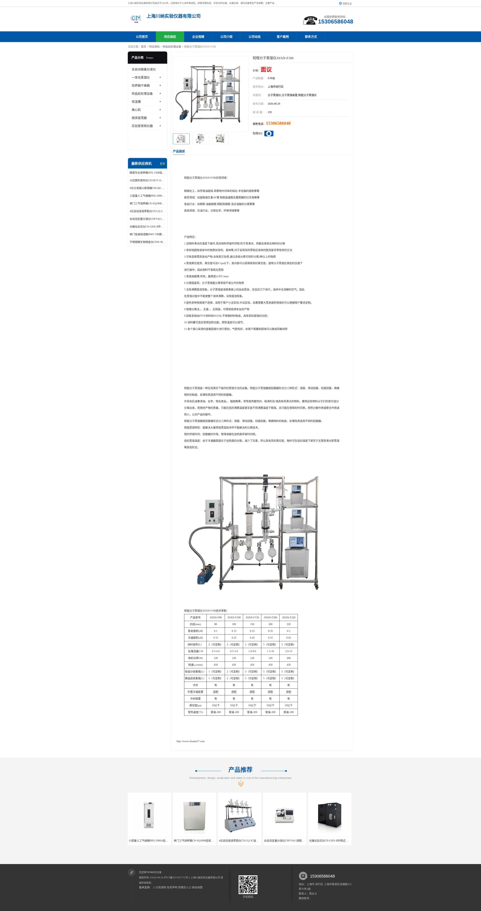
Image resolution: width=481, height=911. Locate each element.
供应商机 (170, 36)
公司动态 (255, 36)
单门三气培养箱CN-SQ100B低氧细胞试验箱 (147, 203)
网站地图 (197, 887)
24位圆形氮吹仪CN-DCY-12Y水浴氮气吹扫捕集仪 (147, 180)
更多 (162, 163)
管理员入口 (184, 887)
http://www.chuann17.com (191, 741)
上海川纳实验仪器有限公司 (205, 877)
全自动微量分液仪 (144, 69)
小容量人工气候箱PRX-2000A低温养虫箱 (147, 195)
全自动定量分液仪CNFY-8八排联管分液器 (147, 219)
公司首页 (142, 36)
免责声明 (172, 887)
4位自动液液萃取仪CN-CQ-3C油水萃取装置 (147, 211)
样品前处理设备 (172, 46)
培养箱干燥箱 (141, 85)
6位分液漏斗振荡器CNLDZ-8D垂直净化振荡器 (147, 188)
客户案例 (283, 36)
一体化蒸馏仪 (141, 77)
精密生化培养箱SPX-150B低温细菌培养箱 (147, 172)
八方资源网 (159, 887)
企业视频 (198, 36)
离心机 (136, 109)
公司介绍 (226, 36)
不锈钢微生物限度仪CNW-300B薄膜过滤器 (147, 242)
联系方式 (311, 36)
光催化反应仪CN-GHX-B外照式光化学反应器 (147, 226)
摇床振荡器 (139, 117)
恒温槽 (136, 101)
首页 (143, 46)
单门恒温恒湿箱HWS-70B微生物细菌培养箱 (147, 234)
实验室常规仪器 (142, 126)
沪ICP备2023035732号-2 (177, 877)
